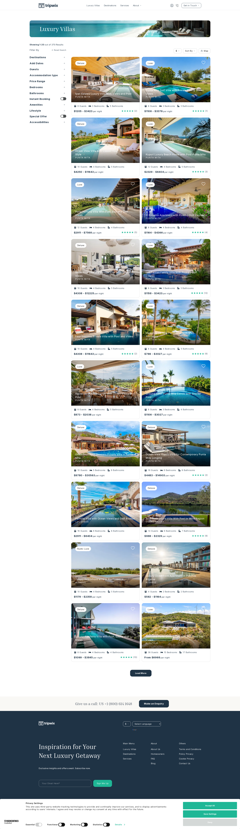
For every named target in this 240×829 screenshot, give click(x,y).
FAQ (153, 758)
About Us (155, 749)
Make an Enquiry (154, 703)
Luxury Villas (93, 5)
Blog (153, 763)
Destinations (110, 5)
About (136, 5)
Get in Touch (190, 5)
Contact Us (184, 763)
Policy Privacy (186, 754)
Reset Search (60, 50)
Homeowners (157, 754)
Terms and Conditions (190, 749)
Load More (140, 673)
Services (124, 5)
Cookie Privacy (186, 758)
